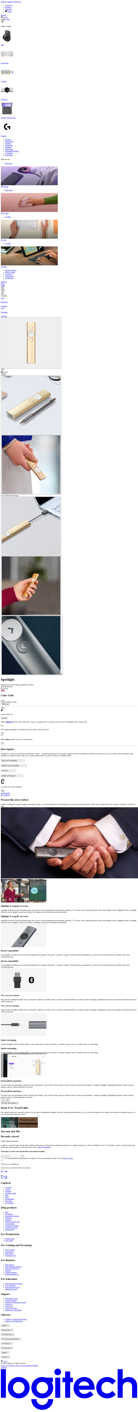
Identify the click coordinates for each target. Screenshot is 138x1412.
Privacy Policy (15, 1366)
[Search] (2, 288)
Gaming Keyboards (12, 1226)
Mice (7, 1212)
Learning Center (10, 1193)
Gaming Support (10, 1300)
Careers (7, 1189)
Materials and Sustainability (10, 765)
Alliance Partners (11, 1272)
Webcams (8, 1218)
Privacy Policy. (68, 1158)
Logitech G (9, 5)
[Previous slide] (3, 1100)
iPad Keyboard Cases (12, 1222)
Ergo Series (9, 1241)
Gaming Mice (10, 1224)
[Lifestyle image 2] (31, 465)
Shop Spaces (9, 1265)
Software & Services (12, 1269)
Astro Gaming (10, 1250)
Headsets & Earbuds (12, 1216)
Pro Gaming (9, 1252)
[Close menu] (2, 22)
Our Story (8, 1187)
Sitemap (35, 1366)
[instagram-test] (2, 1172)
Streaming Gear (10, 1255)
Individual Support (11, 1298)
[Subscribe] (22, 1156)
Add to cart (5, 704)
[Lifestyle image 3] (31, 526)
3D (4, 374)
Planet (3, 286)
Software (4, 282)
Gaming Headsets (11, 1228)
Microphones (9, 1230)
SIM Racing (9, 1254)
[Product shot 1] (31, 343)
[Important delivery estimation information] (2, 733)
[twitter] (4, 1172)
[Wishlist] (3, 290)
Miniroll (9, 722)
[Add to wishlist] (2, 370)
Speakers (8, 1220)
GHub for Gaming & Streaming (16, 1319)
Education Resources (12, 1287)
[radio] (2, 700)
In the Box (5, 771)
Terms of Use (5, 1366)
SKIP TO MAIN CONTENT (11, 2)
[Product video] (32, 645)
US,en (5, 17)
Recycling (8, 1201)
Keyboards (9, 1214)
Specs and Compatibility (9, 760)
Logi (2, 298)
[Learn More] (2, 791)
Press (7, 1197)
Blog (7, 1195)
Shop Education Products (13, 1283)
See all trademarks (44, 1147)
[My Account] (2, 293)
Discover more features (9, 1103)
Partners (8, 1270)
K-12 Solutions (10, 1285)
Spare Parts (9, 1306)
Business (8, 7)
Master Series (9, 1239)
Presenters (4, 302)
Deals (3, 284)
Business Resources (12, 1274)
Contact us (8, 1304)
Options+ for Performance (14, 1321)
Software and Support (8, 776)
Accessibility (9, 1203)
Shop (3, 19)
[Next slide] (8, 1100)
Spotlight (4, 306)
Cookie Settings (26, 1366)
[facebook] (6, 1172)
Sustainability (9, 1199)
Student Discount (11, 1289)
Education (8, 9)
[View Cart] (2, 296)
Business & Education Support (15, 1302)
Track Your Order (11, 1308)
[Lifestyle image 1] (31, 405)
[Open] (5, 296)
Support (3, 15)
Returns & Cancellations (13, 1310)
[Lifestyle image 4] (31, 586)
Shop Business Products (13, 1267)
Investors (8, 1191)
